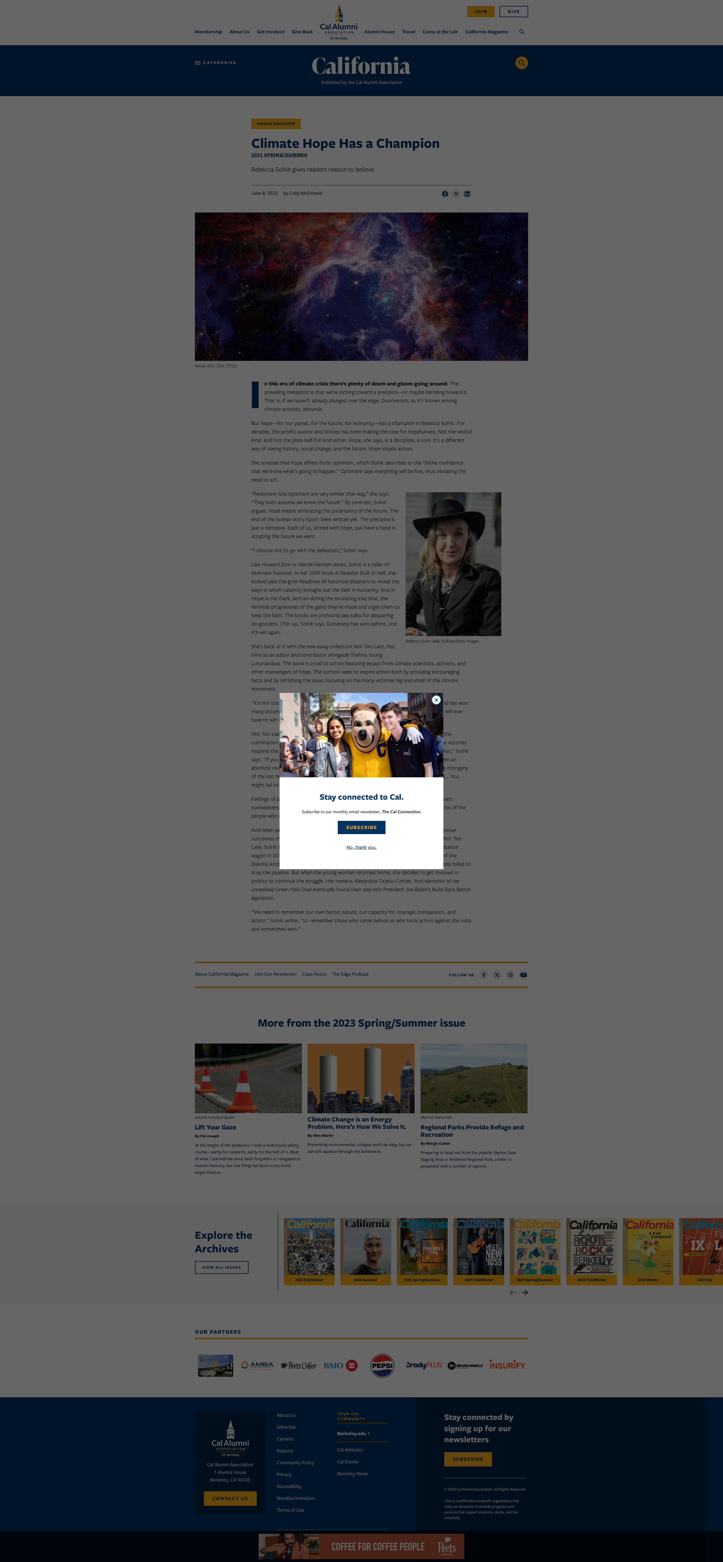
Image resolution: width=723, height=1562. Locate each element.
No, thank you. (362, 847)
